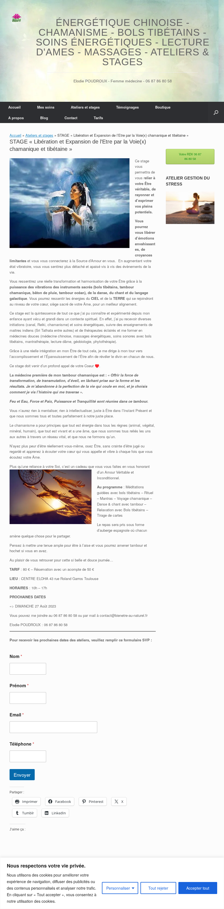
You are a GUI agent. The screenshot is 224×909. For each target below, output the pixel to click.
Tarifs (98, 117)
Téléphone (22, 743)
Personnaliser (118, 888)
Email (17, 714)
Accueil (14, 107)
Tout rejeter (158, 888)
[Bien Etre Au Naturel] (17, 18)
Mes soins (45, 107)
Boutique (162, 107)
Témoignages (127, 107)
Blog (44, 117)
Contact (70, 117)
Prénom (19, 685)
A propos (16, 117)
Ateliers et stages (85, 107)
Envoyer (22, 774)
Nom (16, 656)
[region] (112, 883)
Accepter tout (197, 888)
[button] (216, 112)
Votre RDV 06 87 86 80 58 (190, 156)
